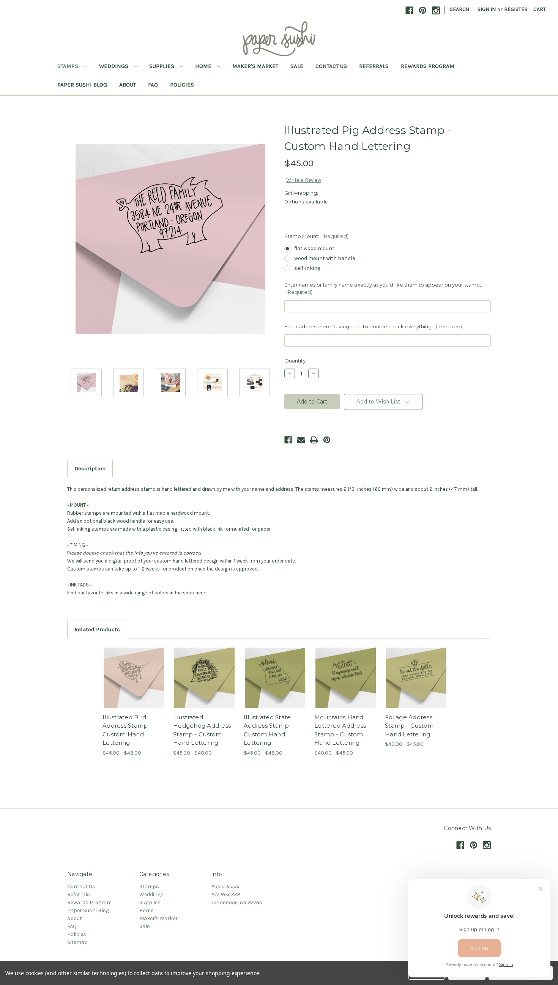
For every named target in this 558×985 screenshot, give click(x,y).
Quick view (127, 671)
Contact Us (331, 66)
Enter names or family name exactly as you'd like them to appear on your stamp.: (383, 288)
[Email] (301, 440)
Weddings (114, 66)
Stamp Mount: (316, 236)
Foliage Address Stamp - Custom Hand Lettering (409, 726)
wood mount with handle (324, 258)
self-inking (307, 268)
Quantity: (295, 361)
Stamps (68, 66)
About (127, 84)
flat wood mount (314, 248)
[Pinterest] (327, 440)
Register (516, 9)
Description (90, 468)
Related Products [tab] (97, 629)
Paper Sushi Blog (82, 84)
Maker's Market (255, 66)
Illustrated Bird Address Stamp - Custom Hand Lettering (127, 730)
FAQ (153, 84)
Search (459, 9)
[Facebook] (288, 440)
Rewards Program (427, 66)
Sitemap (77, 942)
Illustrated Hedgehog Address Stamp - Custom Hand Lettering (202, 730)
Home (204, 66)
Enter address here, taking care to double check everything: (373, 326)
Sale (296, 66)
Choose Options (134, 684)
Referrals (374, 66)
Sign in (487, 9)
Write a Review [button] (303, 180)
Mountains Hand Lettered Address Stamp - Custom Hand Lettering (340, 730)
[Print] (314, 440)
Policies (182, 84)
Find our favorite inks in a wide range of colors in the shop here (136, 593)
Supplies (162, 66)
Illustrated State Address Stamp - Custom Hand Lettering (268, 730)
